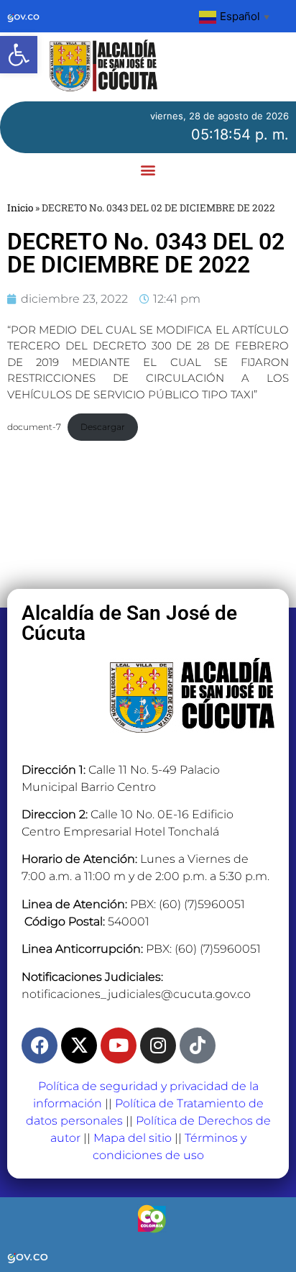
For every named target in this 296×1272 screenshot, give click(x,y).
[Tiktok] (198, 1045)
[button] (18, 54)
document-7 (34, 426)
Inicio (20, 207)
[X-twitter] (79, 1045)
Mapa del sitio (132, 1138)
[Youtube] (119, 1045)
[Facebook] (39, 1045)
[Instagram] (158, 1045)
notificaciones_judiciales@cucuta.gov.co (136, 994)
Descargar (102, 426)
